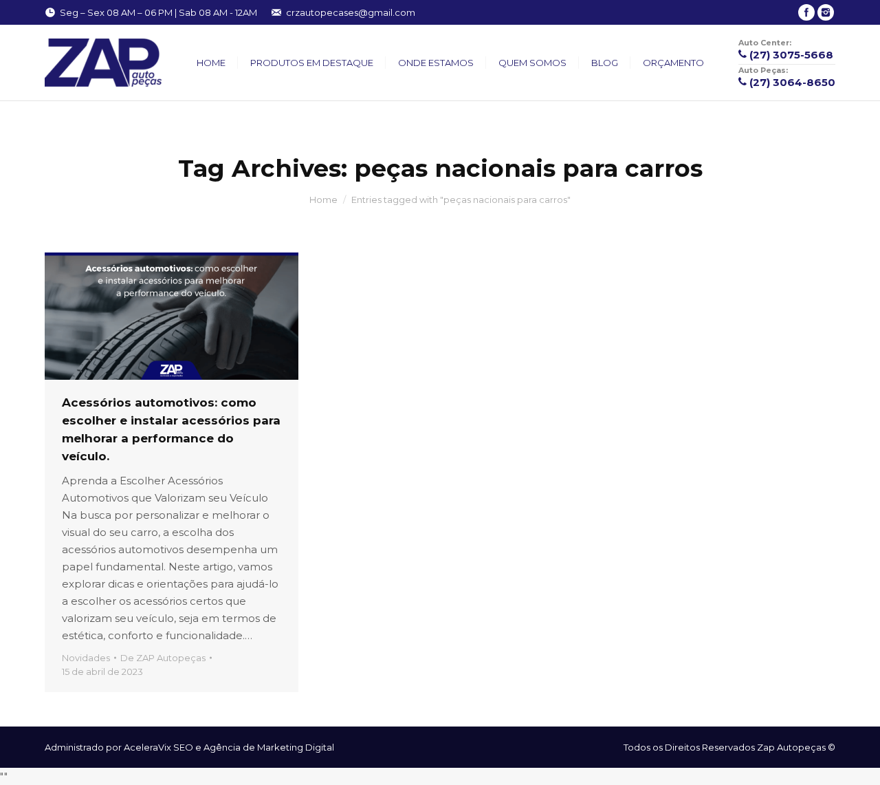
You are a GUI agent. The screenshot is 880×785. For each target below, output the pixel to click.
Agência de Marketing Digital (269, 747)
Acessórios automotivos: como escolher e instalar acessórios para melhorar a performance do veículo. (171, 429)
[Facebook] (806, 12)
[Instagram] (825, 12)
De (163, 657)
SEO (183, 747)
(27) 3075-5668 (791, 54)
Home (323, 199)
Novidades (86, 657)
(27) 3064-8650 (792, 82)
